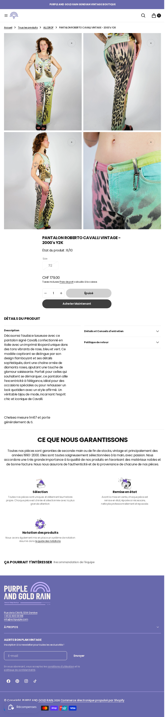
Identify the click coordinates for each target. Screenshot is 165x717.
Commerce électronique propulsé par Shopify (92, 701)
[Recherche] (140, 15)
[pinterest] (17, 681)
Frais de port (65, 278)
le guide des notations (47, 541)
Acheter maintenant (75, 300)
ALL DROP (48, 27)
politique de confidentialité (19, 670)
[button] (6, 16)
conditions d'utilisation (61, 667)
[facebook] (8, 681)
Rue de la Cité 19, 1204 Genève (20, 613)
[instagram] (26, 681)
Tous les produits (28, 27)
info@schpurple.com (16, 620)
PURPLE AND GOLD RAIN (37, 701)
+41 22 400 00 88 (13, 616)
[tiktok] (35, 681)
